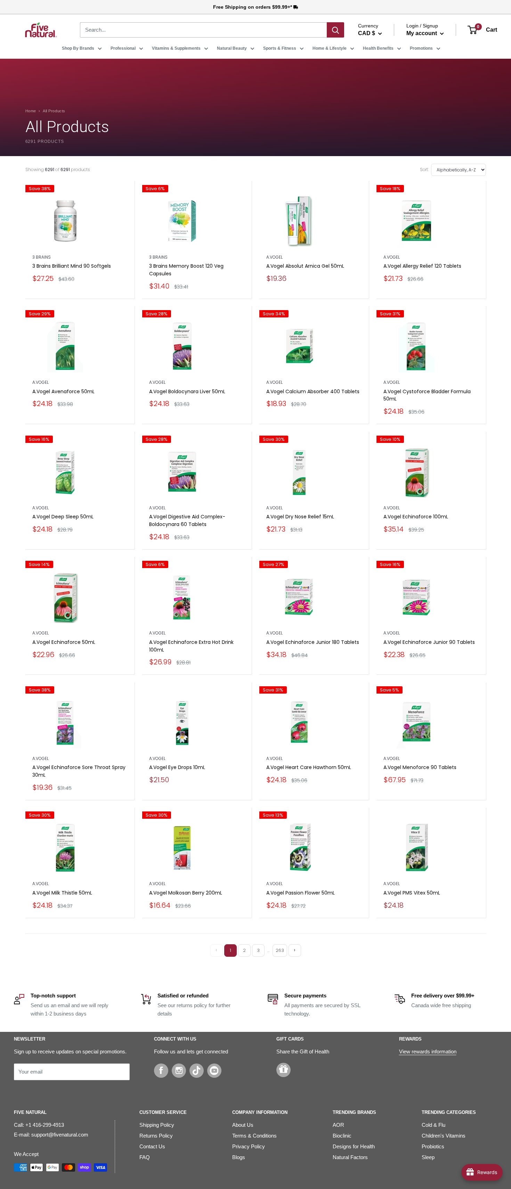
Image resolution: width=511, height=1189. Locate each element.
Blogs (238, 1157)
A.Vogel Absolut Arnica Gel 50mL (305, 265)
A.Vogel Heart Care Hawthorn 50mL (308, 767)
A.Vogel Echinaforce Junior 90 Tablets (429, 642)
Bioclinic (342, 1136)
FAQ (144, 1157)
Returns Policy (156, 1136)
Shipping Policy (156, 1125)
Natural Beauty (232, 48)
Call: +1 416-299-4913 (39, 1125)
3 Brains (41, 257)
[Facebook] (161, 1070)
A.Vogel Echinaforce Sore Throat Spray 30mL (78, 771)
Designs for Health (354, 1146)
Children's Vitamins (443, 1136)
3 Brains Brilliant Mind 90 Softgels (71, 265)
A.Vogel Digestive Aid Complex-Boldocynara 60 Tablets (187, 520)
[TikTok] (196, 1070)
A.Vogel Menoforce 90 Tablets (419, 767)
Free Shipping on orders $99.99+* (253, 7)
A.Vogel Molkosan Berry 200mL (185, 892)
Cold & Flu (433, 1125)
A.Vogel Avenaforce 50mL (63, 391)
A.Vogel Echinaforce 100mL (415, 516)
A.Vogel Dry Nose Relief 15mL (300, 516)
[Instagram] (179, 1070)
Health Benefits (378, 48)
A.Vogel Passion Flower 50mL (300, 892)
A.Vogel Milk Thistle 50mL (62, 892)
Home (30, 111)
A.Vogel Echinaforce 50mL (63, 642)
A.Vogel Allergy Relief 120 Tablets (422, 265)
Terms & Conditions (254, 1136)
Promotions (421, 48)
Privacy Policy (248, 1146)
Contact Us (152, 1146)
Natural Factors (350, 1157)
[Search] (335, 30)
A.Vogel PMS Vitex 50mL (411, 892)
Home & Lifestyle (330, 48)
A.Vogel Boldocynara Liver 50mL (187, 391)
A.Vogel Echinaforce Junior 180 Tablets (312, 642)
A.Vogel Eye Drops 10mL (177, 767)
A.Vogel (274, 257)
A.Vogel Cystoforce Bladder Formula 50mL (427, 395)
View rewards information (427, 1051)
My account (422, 33)
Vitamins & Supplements (176, 48)
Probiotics (433, 1146)
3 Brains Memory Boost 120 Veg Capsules (186, 269)
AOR (338, 1125)
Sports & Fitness (279, 48)
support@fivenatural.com (59, 1135)
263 (280, 950)
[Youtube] (214, 1070)
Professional (123, 48)
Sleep (428, 1157)
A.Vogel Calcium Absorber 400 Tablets (312, 391)
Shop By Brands (78, 48)
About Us (242, 1125)
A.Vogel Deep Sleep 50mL (63, 516)
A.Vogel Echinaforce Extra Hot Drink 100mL (191, 646)
